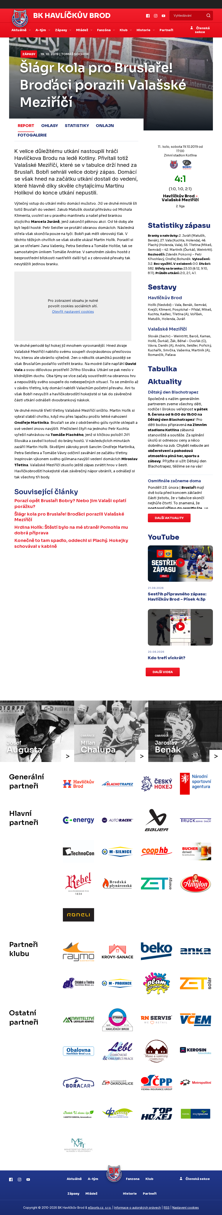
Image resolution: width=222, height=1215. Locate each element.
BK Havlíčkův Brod (72, 15)
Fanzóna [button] (104, 30)
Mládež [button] (82, 30)
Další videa (163, 672)
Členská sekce (202, 30)
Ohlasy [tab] (49, 125)
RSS (167, 1207)
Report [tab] (26, 125)
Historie (130, 1194)
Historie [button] (144, 30)
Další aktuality (169, 518)
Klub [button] (124, 30)
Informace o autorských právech (137, 1207)
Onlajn (105, 125)
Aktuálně (74, 1179)
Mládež (91, 1194)
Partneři (166, 30)
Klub (149, 1179)
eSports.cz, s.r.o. (99, 1207)
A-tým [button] (41, 30)
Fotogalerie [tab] (32, 135)
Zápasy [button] (61, 30)
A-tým (93, 1179)
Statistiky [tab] (77, 125)
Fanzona (132, 1179)
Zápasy (28, 54)
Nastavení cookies (185, 1207)
